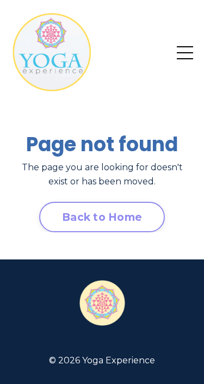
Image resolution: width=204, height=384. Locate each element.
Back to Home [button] (102, 217)
